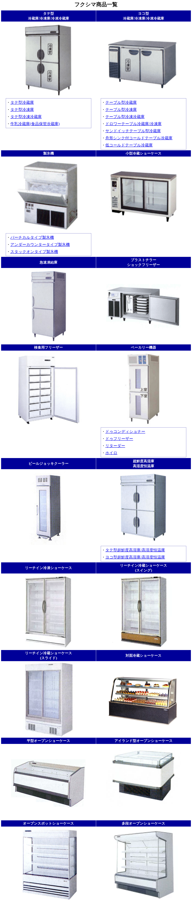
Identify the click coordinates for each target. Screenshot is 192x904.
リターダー (115, 446)
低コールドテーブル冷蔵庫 (129, 145)
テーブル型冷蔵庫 (121, 102)
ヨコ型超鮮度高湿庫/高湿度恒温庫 (135, 557)
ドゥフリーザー (119, 439)
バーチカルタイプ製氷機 (32, 237)
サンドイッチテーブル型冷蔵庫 (133, 131)
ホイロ (111, 453)
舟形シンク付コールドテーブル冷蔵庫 (138, 138)
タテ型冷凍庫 (22, 109)
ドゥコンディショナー (125, 431)
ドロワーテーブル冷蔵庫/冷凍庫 (133, 124)
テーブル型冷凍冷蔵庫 (125, 117)
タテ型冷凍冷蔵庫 (26, 117)
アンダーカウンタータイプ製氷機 (40, 244)
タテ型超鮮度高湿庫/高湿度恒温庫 (135, 550)
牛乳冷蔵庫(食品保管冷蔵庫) (35, 124)
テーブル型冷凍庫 (121, 109)
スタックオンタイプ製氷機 (34, 252)
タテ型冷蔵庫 (22, 102)
